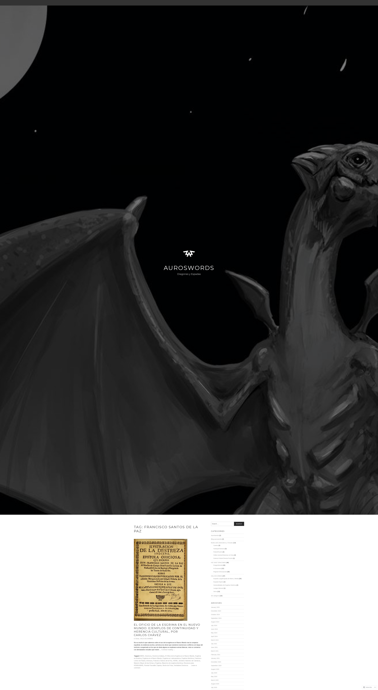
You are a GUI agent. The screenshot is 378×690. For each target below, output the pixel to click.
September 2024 (216, 618)
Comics (215, 545)
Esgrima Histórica (188, 658)
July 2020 (214, 673)
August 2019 (215, 684)
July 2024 (214, 625)
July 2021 (214, 643)
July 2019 (214, 687)
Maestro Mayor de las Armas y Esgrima (147, 663)
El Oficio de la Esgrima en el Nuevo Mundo (179, 656)
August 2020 (215, 669)
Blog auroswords (216, 539)
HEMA (175, 661)
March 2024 (214, 640)
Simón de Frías (167, 665)
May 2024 (214, 633)
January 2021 (215, 658)
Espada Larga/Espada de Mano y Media (226, 578)
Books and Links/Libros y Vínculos (222, 543)
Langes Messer (218, 588)
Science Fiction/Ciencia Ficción (223, 558)
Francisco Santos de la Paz (162, 661)
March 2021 (214, 651)
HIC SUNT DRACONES (218, 562)
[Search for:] (227, 524)
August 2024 (215, 622)
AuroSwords (189, 267)
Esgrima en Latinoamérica (172, 658)
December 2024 (216, 611)
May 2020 (214, 676)
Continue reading (168, 650)
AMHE (141, 656)
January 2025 (215, 607)
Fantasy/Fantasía (218, 548)
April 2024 (214, 636)
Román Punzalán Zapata (153, 665)
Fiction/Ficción (217, 552)
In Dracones (217, 568)
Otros (137, 638)
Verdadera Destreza (181, 665)
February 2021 (215, 654)
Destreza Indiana (158, 656)
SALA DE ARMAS (146, 638)
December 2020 (216, 662)
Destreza (148, 656)
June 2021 (214, 647)
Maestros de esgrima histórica (172, 663)
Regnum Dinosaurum (220, 572)
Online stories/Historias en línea (223, 555)
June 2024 (214, 629)
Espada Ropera (218, 582)
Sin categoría (215, 596)
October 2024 (215, 614)
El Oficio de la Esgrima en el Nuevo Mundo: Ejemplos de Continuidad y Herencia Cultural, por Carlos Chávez (167, 630)
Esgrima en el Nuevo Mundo (152, 658)
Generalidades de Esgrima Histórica (224, 585)
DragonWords (217, 565)
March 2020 (214, 680)
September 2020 (216, 665)
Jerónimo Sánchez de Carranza (189, 661)
